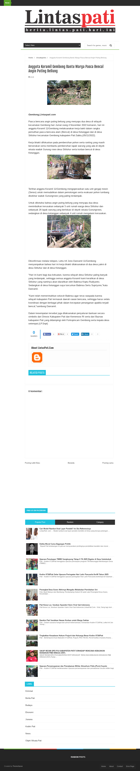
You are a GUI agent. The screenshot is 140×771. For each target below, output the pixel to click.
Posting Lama (107, 463)
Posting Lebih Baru (32, 463)
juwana (28, 719)
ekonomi (29, 712)
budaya (28, 705)
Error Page (130, 766)
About (111, 766)
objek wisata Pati (33, 740)
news (28, 733)
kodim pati (30, 726)
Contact (120, 766)
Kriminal (29, 691)
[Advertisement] (70, 486)
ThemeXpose (18, 766)
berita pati (30, 698)
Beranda (71, 463)
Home (30, 58)
